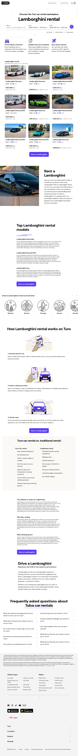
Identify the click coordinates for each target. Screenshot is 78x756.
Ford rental (42, 683)
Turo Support (48, 665)
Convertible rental (12, 684)
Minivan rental (27, 689)
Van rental (26, 680)
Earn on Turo (52, 3)
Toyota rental (58, 685)
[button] (73, 3)
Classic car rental (28, 678)
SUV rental (26, 684)
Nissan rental (42, 690)
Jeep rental (42, 685)
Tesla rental (58, 683)
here (27, 664)
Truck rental (26, 687)
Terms (20, 749)
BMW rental (42, 678)
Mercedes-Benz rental (45, 688)
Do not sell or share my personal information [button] (58, 749)
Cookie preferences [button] (37, 749)
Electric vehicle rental (13, 687)
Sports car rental (12, 689)
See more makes (59, 688)
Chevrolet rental (43, 680)
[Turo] (6, 3)
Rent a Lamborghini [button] (39, 154)
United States (59, 32)
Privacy (27, 749)
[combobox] (16, 27)
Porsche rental (59, 678)
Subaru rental (58, 680)
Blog (24, 705)
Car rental (49, 32)
